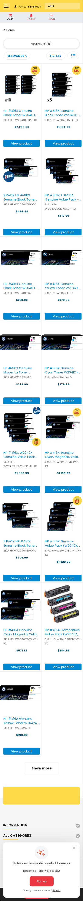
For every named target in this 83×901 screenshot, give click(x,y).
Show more (41, 768)
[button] (73, 55)
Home (10, 30)
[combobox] (62, 6)
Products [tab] (40, 43)
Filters (56, 56)
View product (21, 143)
